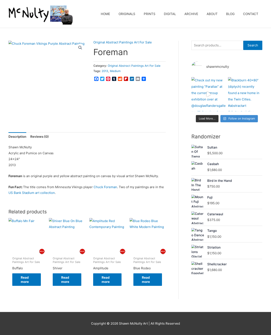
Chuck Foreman (105, 187)
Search (252, 45)
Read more (25, 279)
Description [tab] (17, 137)
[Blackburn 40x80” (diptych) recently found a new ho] (245, 94)
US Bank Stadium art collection (31, 193)
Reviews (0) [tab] (39, 137)
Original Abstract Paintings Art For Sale (122, 42)
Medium (115, 71)
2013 (105, 71)
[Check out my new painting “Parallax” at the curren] (208, 94)
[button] (80, 47)
